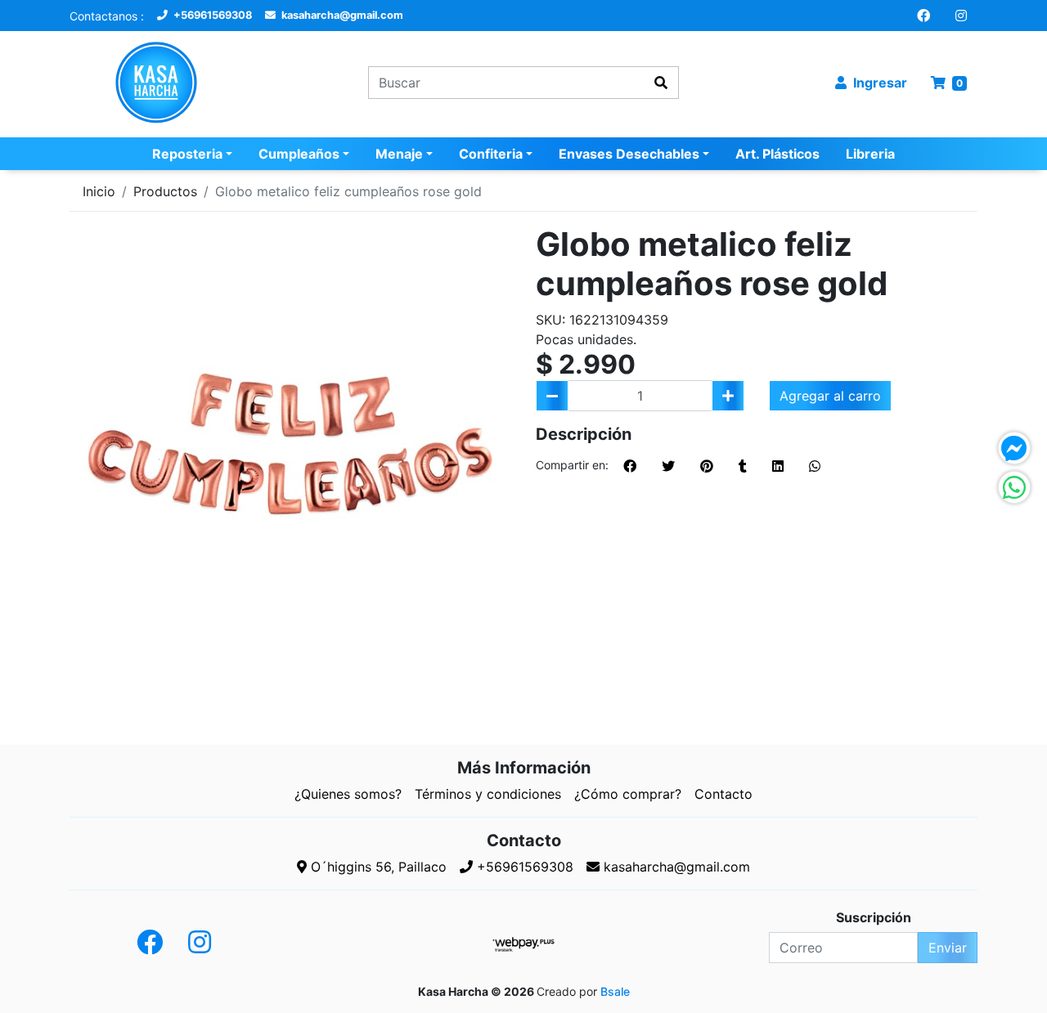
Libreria (870, 154)
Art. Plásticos (777, 154)
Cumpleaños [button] (298, 154)
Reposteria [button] (187, 154)
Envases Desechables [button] (629, 154)
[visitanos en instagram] (961, 15)
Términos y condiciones (488, 794)
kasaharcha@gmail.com (341, 15)
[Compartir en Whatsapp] (814, 466)
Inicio (99, 191)
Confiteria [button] (491, 154)
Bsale (615, 991)
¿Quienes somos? (348, 794)
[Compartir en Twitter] (668, 466)
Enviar (947, 947)
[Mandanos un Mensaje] (1014, 448)
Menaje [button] (399, 154)
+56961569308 (211, 15)
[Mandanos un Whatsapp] (1014, 487)
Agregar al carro (830, 396)
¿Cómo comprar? (627, 794)
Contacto (723, 794)
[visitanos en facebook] (923, 15)
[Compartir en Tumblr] (742, 466)
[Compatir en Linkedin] (778, 466)
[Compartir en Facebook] (630, 466)
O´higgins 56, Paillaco (377, 866)
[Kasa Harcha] (173, 83)
